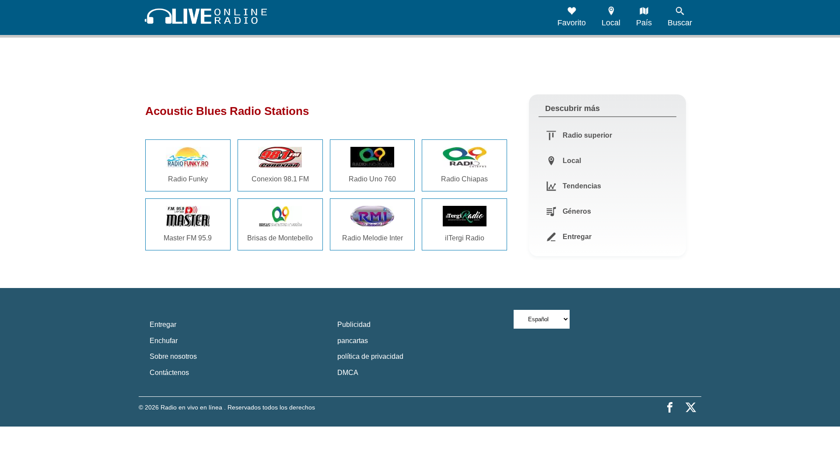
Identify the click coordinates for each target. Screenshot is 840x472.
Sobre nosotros (173, 356)
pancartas (352, 340)
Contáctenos (169, 372)
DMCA (347, 372)
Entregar (163, 324)
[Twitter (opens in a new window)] (690, 407)
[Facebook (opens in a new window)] (669, 407)
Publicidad (354, 324)
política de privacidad (370, 356)
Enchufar (164, 340)
